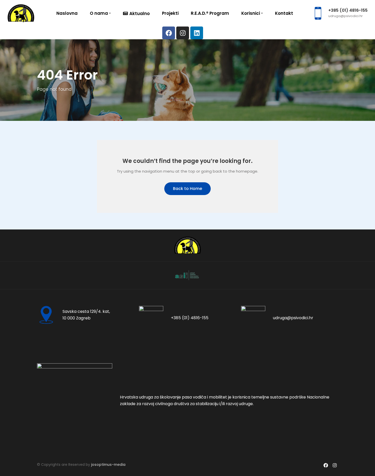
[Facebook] (168, 33)
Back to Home (187, 188)
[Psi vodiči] (21, 13)
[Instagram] (182, 33)
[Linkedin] (196, 33)
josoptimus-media (108, 464)
